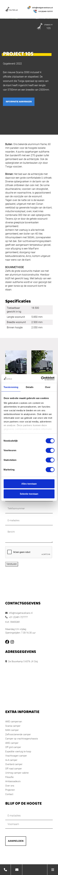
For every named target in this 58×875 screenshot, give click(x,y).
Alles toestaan (29, 483)
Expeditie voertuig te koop (18, 751)
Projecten (10, 789)
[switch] (50, 450)
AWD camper (11, 743)
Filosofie (9, 777)
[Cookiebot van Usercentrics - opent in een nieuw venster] (41, 378)
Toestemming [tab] (11, 387)
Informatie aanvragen (19, 102)
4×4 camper (11, 760)
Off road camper (13, 768)
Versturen (11, 564)
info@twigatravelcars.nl (42, 7)
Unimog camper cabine (17, 772)
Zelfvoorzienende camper (18, 734)
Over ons (9, 785)
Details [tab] (29, 387)
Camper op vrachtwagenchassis (21, 738)
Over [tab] (47, 387)
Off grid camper (13, 747)
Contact (9, 794)
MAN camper (12, 730)
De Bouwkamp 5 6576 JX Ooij (23, 661)
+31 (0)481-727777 (45, 11)
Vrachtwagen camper (16, 755)
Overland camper (13, 764)
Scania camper (12, 726)
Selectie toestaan (29, 493)
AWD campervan (13, 721)
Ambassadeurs (13, 781)
